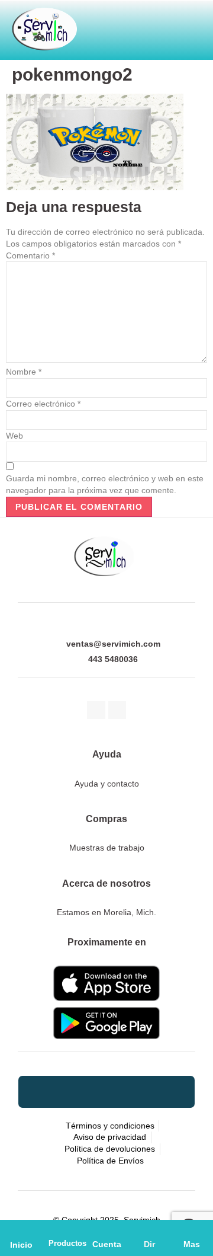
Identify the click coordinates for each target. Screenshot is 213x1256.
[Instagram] (117, 710)
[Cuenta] (106, 1230)
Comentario (30, 255)
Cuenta (106, 1244)
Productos (67, 1243)
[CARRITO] (102, 25)
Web (14, 435)
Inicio (21, 1244)
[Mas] (192, 1230)
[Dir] (149, 1230)
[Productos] (64, 1230)
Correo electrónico (43, 403)
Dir (149, 1244)
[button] (160, 25)
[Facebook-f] (96, 710)
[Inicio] (21, 1230)
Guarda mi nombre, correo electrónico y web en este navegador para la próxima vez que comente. (105, 484)
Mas (191, 1244)
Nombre (23, 371)
